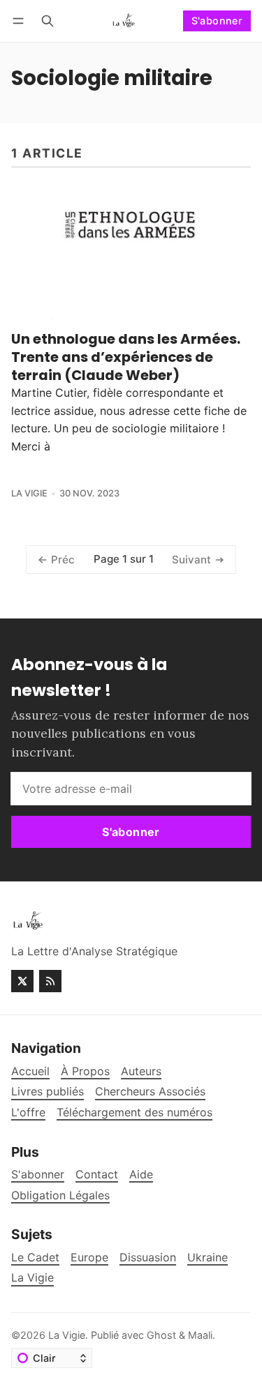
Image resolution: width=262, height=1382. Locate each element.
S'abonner (217, 20)
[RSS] (50, 981)
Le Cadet (35, 1257)
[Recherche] (47, 20)
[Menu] (20, 20)
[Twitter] (22, 981)
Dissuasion (147, 1257)
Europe (89, 1257)
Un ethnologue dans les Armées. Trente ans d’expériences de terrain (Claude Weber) (125, 356)
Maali (200, 1335)
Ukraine (207, 1257)
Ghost (161, 1335)
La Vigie (29, 493)
